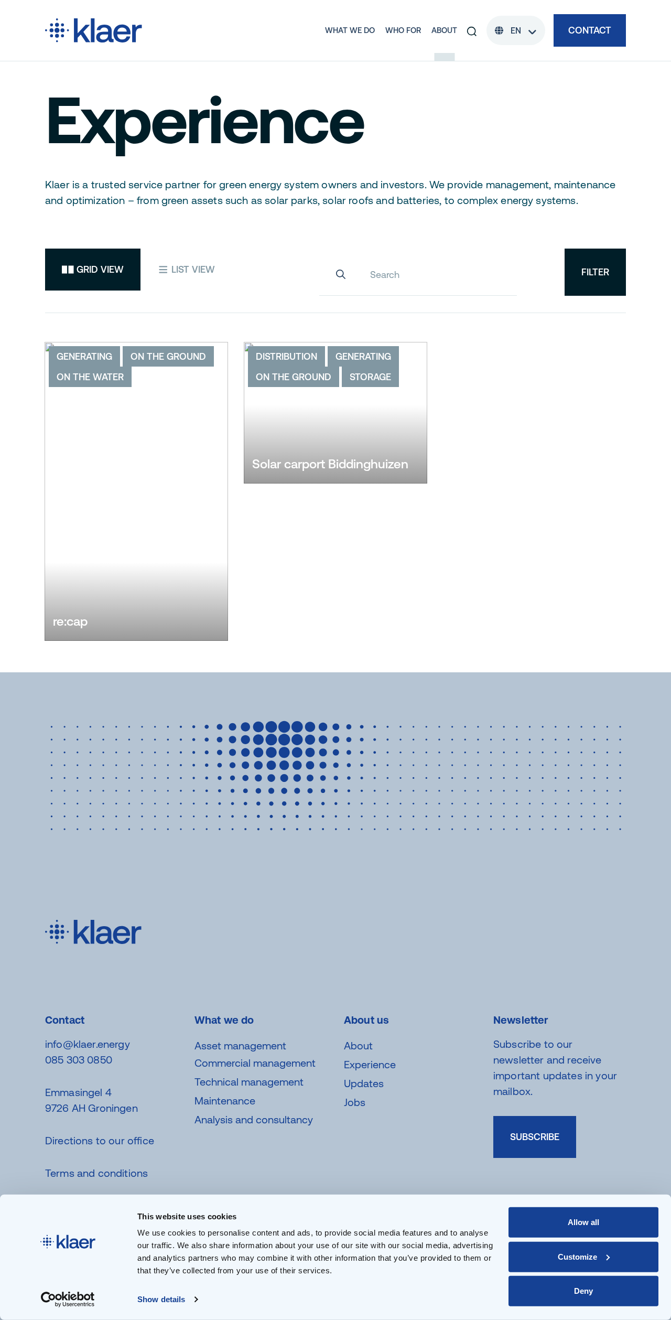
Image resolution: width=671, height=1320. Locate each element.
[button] (471, 30)
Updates (364, 1083)
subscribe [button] (534, 1136)
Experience (370, 1064)
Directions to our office (99, 1140)
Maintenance (224, 1100)
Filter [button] (595, 271)
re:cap (70, 621)
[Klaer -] (93, 29)
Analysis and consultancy (253, 1119)
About (444, 30)
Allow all (583, 1222)
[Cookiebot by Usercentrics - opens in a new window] (68, 1299)
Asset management (240, 1045)
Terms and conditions (96, 1173)
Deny (583, 1290)
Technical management (249, 1082)
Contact (589, 30)
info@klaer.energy (87, 1044)
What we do (350, 30)
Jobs (354, 1102)
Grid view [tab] (99, 269)
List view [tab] (192, 269)
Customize (577, 1256)
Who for (403, 30)
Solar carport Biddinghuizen (330, 464)
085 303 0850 (78, 1060)
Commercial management (255, 1063)
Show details (161, 1299)
